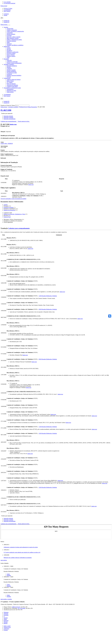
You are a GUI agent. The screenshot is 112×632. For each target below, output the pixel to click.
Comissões (9, 68)
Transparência (10, 89)
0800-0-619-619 (16, 607)
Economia (9, 35)
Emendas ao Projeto (8, 207)
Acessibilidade (7, 9)
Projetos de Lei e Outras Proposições (28, 107)
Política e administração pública (14, 39)
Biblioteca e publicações (12, 52)
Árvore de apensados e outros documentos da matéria (13, 198)
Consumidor (10, 32)
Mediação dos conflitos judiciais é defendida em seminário (18, 557)
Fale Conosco (7, 11)
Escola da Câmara (11, 53)
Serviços (9, 49)
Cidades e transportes (12, 30)
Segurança (9, 43)
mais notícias (4, 560)
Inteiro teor (13, 124)
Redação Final (7, 217)
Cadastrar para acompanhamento (9, 121)
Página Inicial (4, 107)
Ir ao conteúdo (7, 2)
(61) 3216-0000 (21, 608)
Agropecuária (10, 28)
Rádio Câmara (10, 81)
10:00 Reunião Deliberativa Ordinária (48, 433)
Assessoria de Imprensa (12, 85)
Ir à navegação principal (9, 3)
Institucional (7, 46)
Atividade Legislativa (9, 64)
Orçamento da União (12, 72)
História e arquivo (11, 56)
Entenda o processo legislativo (14, 75)
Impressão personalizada (9, 118)
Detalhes (9, 575)
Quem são (9, 60)
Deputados (6, 59)
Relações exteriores (11, 41)
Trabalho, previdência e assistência (15, 45)
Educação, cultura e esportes (13, 36)
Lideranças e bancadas (12, 61)
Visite (8, 57)
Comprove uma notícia (12, 86)
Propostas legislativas (12, 65)
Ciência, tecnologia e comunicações (15, 31)
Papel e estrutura (11, 54)
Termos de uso (7, 627)
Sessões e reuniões (11, 70)
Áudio (8, 574)
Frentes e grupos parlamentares (14, 63)
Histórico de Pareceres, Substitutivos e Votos (14, 214)
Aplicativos (6, 628)
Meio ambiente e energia (13, 38)
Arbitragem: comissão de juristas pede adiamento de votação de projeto (21, 547)
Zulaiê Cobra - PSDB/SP (7, 143)
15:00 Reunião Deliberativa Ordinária (48, 426)
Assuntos (6, 27)
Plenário (9, 67)
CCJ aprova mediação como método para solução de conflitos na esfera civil (22, 552)
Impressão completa (8, 117)
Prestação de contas (11, 90)
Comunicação (7, 78)
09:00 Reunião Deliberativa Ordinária (48, 309)
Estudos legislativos (11, 71)
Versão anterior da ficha (23, 121)
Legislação (9, 74)
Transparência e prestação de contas (12, 87)
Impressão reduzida (8, 116)
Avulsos (6, 204)
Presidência (9, 50)
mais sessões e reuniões (6, 599)
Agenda (9, 48)
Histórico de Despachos (9, 210)
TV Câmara (9, 82)
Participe (9, 76)
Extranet (6, 630)
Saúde (8, 42)
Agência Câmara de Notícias (13, 79)
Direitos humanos (11, 34)
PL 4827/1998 (6, 110)
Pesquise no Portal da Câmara (8, 105)
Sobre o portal (7, 626)
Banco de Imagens (11, 83)
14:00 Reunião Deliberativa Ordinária (48, 295)
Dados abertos (10, 92)
